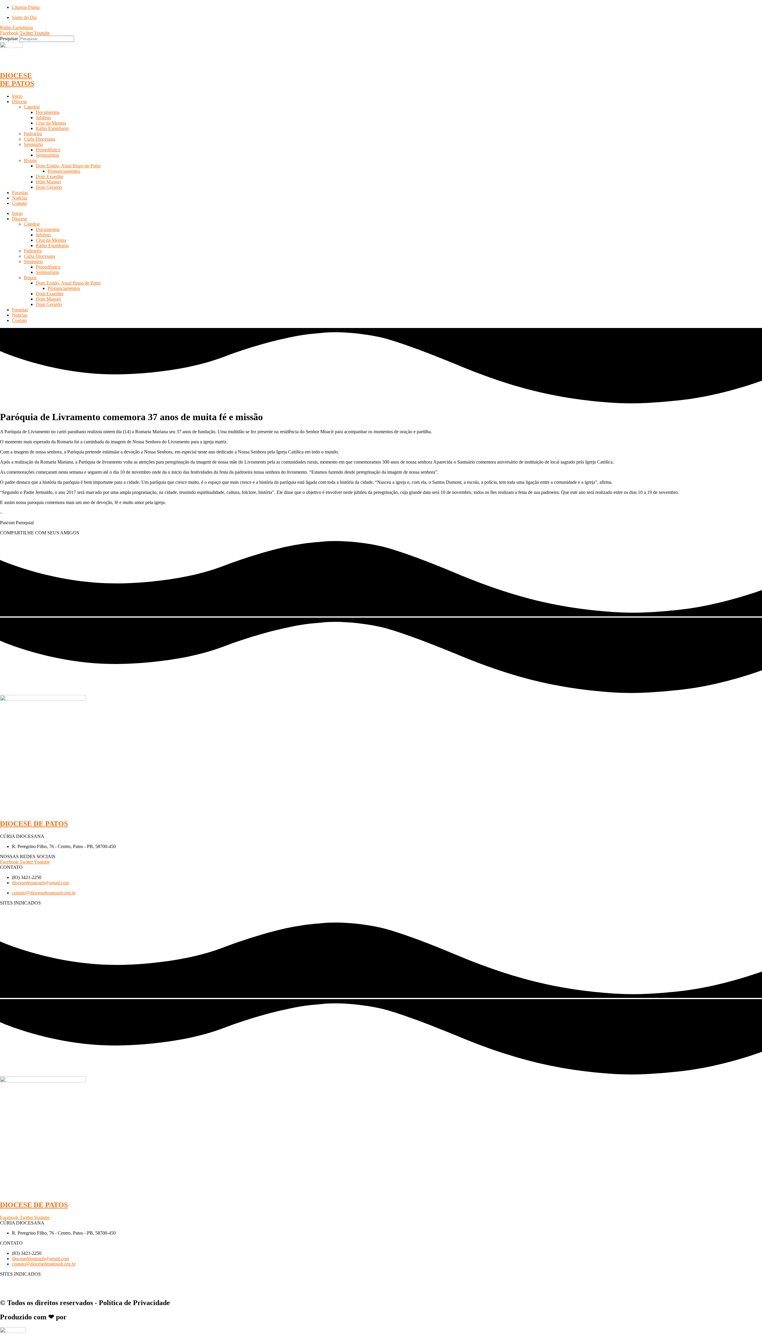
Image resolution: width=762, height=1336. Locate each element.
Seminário (33, 144)
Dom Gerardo (49, 187)
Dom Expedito (49, 176)
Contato (19, 203)
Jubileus (43, 117)
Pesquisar (9, 38)
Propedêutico (48, 149)
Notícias (19, 197)
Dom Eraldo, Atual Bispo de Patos (68, 165)
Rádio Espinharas (52, 128)
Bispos (30, 160)
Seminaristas (47, 155)
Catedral (32, 106)
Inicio (17, 96)
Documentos (48, 112)
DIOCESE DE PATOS (17, 79)
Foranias (20, 192)
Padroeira (33, 133)
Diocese (19, 101)
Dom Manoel (48, 181)
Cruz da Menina (51, 122)
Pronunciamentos (64, 171)
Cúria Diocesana (39, 139)
